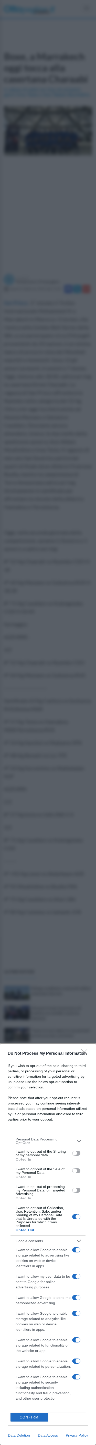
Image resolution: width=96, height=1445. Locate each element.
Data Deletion (19, 1435)
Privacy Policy (77, 1435)
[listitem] (48, 1141)
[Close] (86, 1054)
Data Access (48, 1435)
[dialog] (48, 1244)
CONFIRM (29, 1417)
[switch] (76, 1153)
